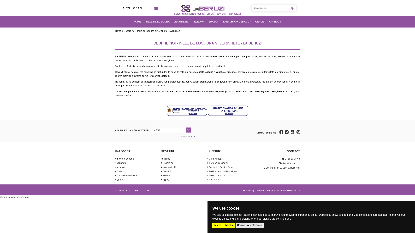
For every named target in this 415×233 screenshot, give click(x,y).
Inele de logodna (158, 22)
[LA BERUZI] (203, 8)
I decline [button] (229, 225)
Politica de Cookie (217, 176)
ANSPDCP (213, 179)
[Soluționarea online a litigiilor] (228, 111)
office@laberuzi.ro (290, 163)
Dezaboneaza (187, 136)
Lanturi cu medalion (237, 22)
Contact (275, 22)
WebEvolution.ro (291, 191)
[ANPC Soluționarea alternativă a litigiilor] (187, 111)
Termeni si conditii (218, 163)
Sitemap (166, 176)
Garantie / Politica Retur (220, 167)
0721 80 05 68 (133, 8)
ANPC (165, 180)
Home (137, 22)
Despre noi (168, 163)
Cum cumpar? (216, 159)
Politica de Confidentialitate (222, 171)
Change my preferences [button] (249, 225)
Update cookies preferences (14, 197)
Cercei (260, 22)
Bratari (214, 22)
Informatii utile (169, 167)
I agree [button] (217, 225)
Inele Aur (198, 22)
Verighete (181, 22)
